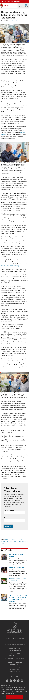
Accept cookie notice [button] (14, 697)
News (6, 6)
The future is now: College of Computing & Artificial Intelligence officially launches (18, 598)
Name (6, 518)
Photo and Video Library (14, 650)
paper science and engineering (10, 266)
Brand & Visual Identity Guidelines (14, 658)
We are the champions (17, 568)
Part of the (14, 638)
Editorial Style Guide (14, 653)
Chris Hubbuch (16, 21)
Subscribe (8, 526)
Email (14, 675)
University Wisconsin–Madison (10, 1)
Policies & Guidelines (14, 656)
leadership (10, 541)
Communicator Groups (14, 648)
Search (21, 7)
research (16, 541)
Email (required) (9, 510)
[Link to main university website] (14, 627)
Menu (26, 7)
